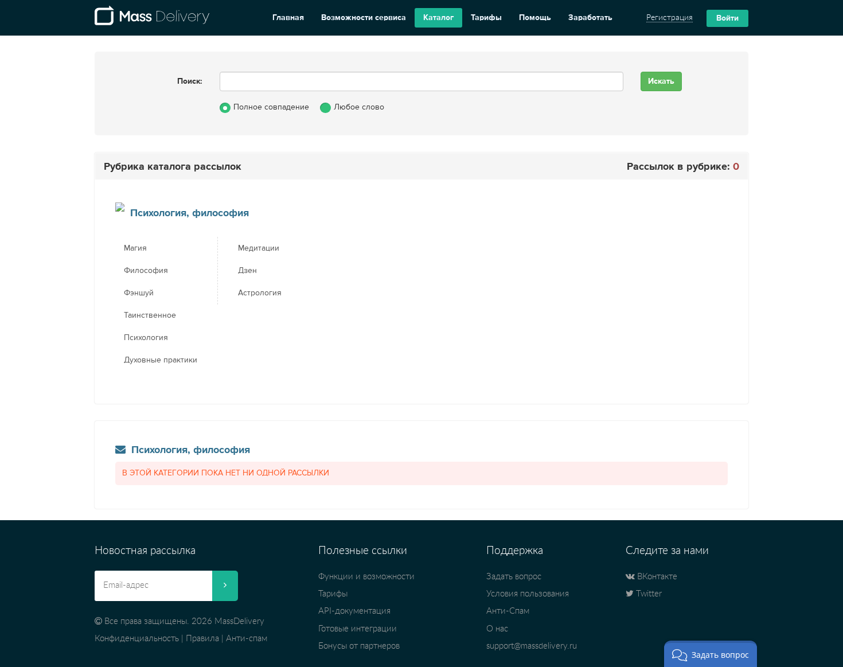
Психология (146, 338)
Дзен (247, 271)
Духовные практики (160, 360)
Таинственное (150, 315)
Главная (288, 18)
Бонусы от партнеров (359, 646)
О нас (497, 629)
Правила (202, 638)
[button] (710, 654)
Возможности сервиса (363, 18)
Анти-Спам (507, 611)
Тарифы (486, 18)
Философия (146, 271)
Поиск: (189, 81)
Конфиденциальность (137, 638)
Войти (727, 18)
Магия (135, 248)
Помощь (535, 18)
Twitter (648, 594)
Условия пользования (527, 594)
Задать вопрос (513, 576)
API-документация (354, 611)
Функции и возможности (366, 576)
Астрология (260, 293)
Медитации (258, 248)
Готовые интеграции (357, 629)
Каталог (438, 18)
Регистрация (669, 18)
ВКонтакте (656, 576)
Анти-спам (246, 638)
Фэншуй (139, 293)
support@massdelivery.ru (531, 646)
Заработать (590, 18)
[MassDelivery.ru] (152, 17)
